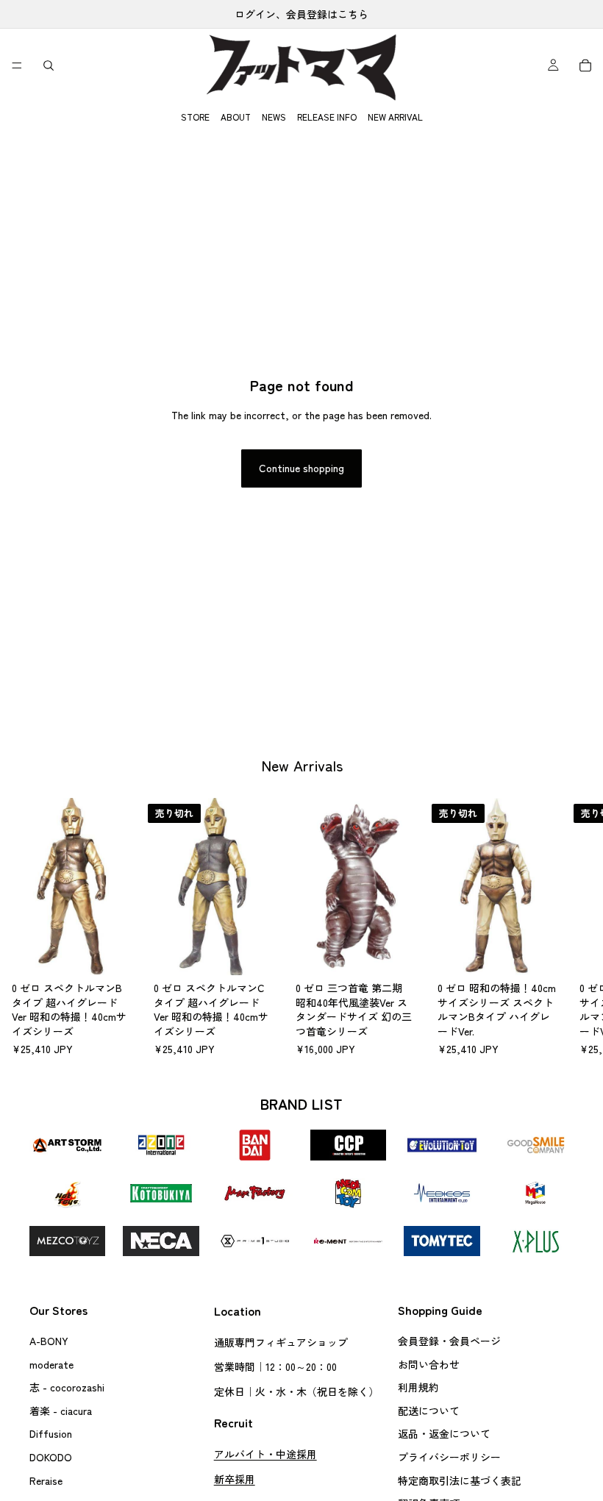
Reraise (46, 1479)
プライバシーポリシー (449, 1457)
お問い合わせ (429, 1363)
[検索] (48, 65)
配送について (429, 1410)
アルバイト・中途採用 (265, 1454)
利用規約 (418, 1387)
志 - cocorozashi (66, 1387)
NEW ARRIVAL (395, 116)
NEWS (274, 116)
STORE (195, 116)
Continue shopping (301, 467)
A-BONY (48, 1340)
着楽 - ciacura (60, 1410)
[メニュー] (17, 65)
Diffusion (50, 1433)
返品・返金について (444, 1433)
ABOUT (236, 116)
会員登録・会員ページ (449, 1340)
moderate (51, 1363)
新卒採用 (234, 1478)
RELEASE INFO (327, 116)
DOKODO (50, 1457)
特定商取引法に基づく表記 (459, 1479)
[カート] (585, 65)
